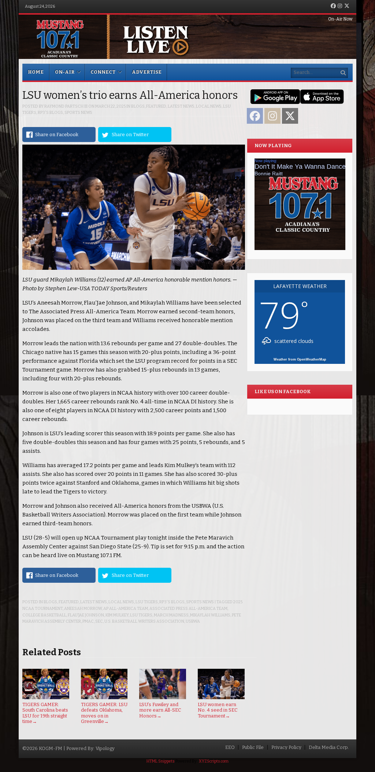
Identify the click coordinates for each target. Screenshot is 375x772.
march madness (171, 615)
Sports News (78, 112)
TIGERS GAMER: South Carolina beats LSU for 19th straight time (45, 713)
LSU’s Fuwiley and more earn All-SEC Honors (160, 710)
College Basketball (44, 615)
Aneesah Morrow (83, 608)
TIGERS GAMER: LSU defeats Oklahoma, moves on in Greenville (104, 713)
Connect (102, 72)
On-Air (64, 72)
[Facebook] (333, 6)
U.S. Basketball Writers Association (144, 621)
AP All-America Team (125, 608)
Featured (156, 106)
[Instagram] (340, 6)
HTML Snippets (160, 761)
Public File (253, 747)
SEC (99, 621)
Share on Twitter (130, 134)
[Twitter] (346, 6)
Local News (209, 106)
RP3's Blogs (50, 112)
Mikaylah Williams (210, 615)
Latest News (181, 106)
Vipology (105, 748)
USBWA (193, 621)
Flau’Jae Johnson (86, 615)
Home (36, 72)
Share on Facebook (56, 134)
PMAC (88, 621)
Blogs (138, 106)
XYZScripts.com (214, 761)
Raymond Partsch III (66, 106)
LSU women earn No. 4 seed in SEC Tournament (218, 710)
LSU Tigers (146, 602)
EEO (230, 747)
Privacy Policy (286, 747)
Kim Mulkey (117, 615)
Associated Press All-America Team (188, 608)
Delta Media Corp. (329, 747)
